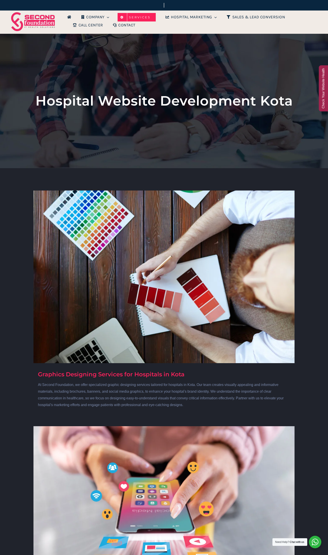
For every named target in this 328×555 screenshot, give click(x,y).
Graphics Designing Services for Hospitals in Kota (111, 374)
